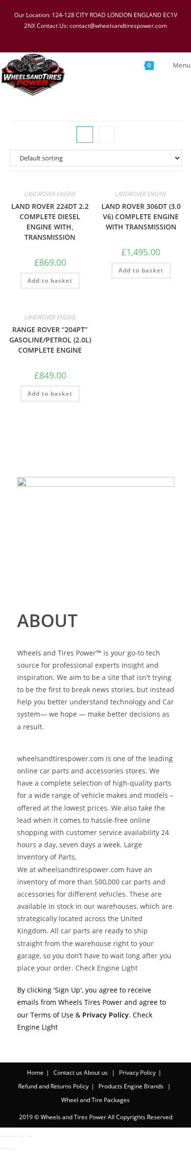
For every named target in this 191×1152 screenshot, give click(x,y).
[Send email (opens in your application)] (127, 35)
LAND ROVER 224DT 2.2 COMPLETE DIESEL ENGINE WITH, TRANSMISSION (50, 222)
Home (35, 1072)
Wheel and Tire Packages (95, 1100)
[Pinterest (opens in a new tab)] (90, 35)
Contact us (67, 1072)
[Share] (21, 1136)
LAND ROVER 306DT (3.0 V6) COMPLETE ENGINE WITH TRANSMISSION (141, 216)
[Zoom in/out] (3, 1136)
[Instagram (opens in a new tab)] (103, 35)
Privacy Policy (137, 1072)
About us (96, 1072)
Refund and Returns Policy (53, 1086)
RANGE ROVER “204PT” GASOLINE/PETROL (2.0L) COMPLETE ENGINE (50, 340)
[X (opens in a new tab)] (65, 35)
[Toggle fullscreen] (12, 1136)
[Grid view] (84, 134)
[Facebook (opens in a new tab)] (78, 35)
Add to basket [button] (49, 280)
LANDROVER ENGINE (50, 194)
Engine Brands (144, 1086)
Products (110, 1086)
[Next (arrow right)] (12, 1149)
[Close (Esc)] (29, 1136)
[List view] (106, 134)
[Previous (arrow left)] (3, 1149)
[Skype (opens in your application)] (116, 35)
